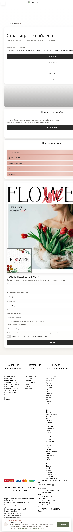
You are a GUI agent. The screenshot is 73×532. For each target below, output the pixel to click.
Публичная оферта (11, 511)
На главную (13, 23)
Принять (63, 524)
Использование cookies (13, 517)
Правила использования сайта (15, 509)
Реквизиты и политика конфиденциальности (12, 514)
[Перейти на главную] (36, 3)
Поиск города (51, 376)
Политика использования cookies (16, 503)
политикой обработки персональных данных (34, 336)
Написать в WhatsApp (46, 485)
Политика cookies (23, 528)
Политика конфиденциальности (38, 528)
